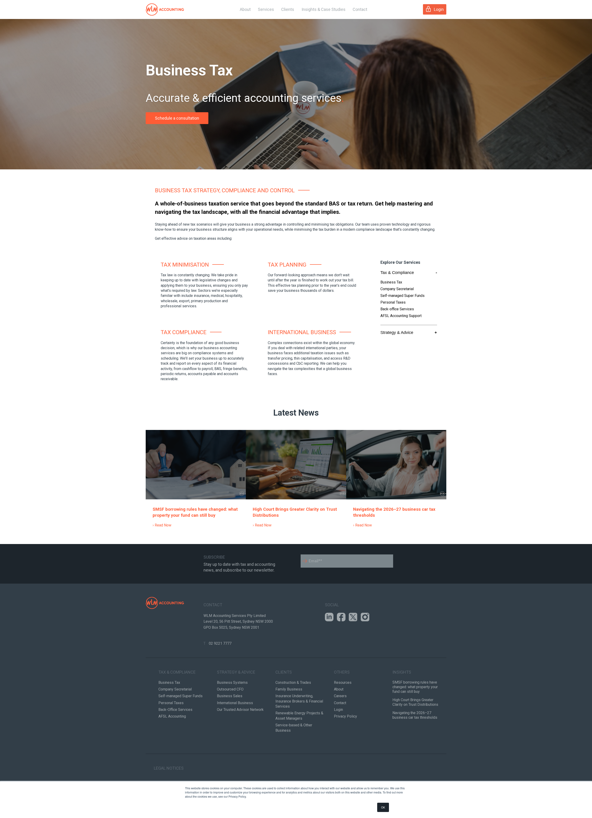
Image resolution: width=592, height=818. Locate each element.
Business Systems (232, 682)
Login (439, 9)
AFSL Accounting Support (401, 316)
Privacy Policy (345, 716)
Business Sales (229, 696)
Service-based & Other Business (293, 727)
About (245, 9)
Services (266, 9)
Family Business (288, 689)
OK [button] (383, 807)
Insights (401, 672)
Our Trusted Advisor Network (240, 709)
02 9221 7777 (220, 643)
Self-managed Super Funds (402, 295)
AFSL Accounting (172, 716)
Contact (360, 9)
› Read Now (162, 525)
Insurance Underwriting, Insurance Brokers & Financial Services (299, 701)
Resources (343, 682)
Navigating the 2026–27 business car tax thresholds (414, 715)
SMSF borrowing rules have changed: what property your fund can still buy (415, 687)
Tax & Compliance (408, 272)
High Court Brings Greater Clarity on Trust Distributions (415, 702)
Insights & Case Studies (323, 9)
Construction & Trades (293, 682)
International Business (235, 703)
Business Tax (391, 282)
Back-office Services (397, 309)
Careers (340, 696)
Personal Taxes (393, 302)
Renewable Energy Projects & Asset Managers (299, 715)
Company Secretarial (397, 289)
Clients (287, 9)
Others (342, 672)
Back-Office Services (175, 709)
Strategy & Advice (408, 332)
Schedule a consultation (177, 118)
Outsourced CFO (230, 689)
